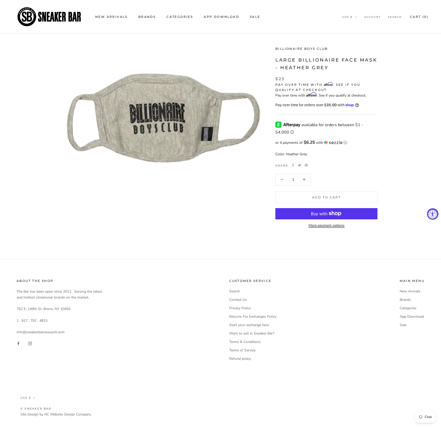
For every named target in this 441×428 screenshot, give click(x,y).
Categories (179, 17)
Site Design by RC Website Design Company (55, 414)
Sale (255, 17)
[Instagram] (30, 343)
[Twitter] (299, 165)
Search (395, 17)
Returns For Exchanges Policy (252, 316)
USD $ (347, 17)
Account (372, 17)
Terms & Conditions (245, 341)
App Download (221, 17)
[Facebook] (293, 165)
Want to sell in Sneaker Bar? (251, 333)
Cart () (419, 17)
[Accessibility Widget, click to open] (432, 214)
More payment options (327, 225)
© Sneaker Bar (36, 408)
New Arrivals (111, 17)
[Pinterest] (306, 165)
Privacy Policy (240, 308)
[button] (326, 142)
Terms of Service (242, 350)
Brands (147, 17)
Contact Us (238, 299)
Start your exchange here (249, 325)
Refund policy (240, 358)
